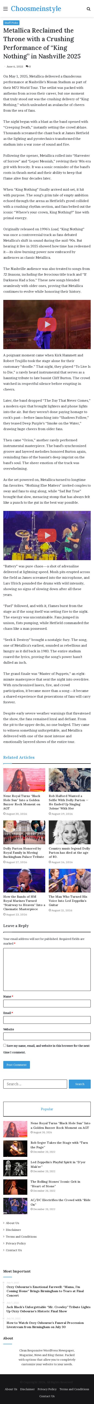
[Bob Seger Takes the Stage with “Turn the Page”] (15, 1148)
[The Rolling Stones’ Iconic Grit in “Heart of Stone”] (15, 1187)
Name (8, 996)
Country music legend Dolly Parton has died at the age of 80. (69, 852)
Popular (47, 1109)
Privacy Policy (16, 1243)
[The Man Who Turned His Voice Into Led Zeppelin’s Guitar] (70, 880)
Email (8, 1013)
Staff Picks (11, 22)
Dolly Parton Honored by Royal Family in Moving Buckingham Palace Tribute (23, 852)
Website (8, 1029)
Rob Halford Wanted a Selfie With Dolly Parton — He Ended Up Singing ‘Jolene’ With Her (68, 802)
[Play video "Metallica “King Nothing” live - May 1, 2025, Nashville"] (47, 324)
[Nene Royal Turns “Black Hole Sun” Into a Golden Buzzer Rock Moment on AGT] (24, 780)
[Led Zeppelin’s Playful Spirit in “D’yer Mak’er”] (15, 1168)
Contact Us (14, 1250)
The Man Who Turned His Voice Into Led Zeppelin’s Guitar (68, 901)
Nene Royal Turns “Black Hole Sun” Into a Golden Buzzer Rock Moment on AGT (21, 802)
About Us (12, 1223)
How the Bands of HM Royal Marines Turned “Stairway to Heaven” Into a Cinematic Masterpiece (24, 903)
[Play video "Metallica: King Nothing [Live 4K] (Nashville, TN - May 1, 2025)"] (47, 535)
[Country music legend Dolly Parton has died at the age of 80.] (70, 832)
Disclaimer (13, 1230)
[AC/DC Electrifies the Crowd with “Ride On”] (15, 1206)
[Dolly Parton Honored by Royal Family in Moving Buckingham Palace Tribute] (24, 832)
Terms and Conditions (21, 1236)
